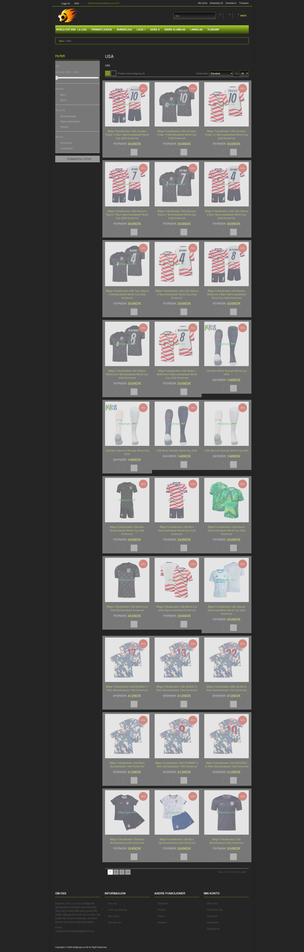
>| (128, 871)
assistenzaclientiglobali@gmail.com (74, 931)
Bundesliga (124, 29)
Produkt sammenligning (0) (131, 73)
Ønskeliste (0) (216, 3)
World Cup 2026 (66, 29)
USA (68, 41)
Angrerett (212, 916)
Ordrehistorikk (215, 909)
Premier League (101, 29)
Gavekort (163, 903)
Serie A (155, 29)
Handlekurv (231, 3)
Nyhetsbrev (213, 928)
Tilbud (161, 916)
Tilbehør (213, 29)
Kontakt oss (114, 922)
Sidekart (162, 922)
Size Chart (114, 916)
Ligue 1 (141, 29)
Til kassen (244, 3)
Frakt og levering (117, 909)
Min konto (202, 3)
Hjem (61, 41)
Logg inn (65, 3)
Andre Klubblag (174, 29)
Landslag (196, 29)
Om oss (112, 903)
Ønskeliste (213, 922)
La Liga (82, 29)
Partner (162, 909)
